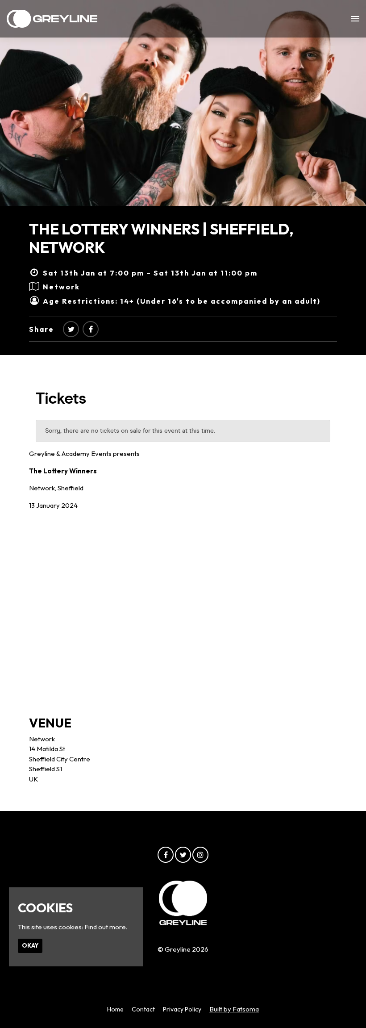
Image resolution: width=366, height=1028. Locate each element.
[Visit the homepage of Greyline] (52, 19)
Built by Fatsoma (234, 1009)
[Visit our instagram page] (200, 855)
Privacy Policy (182, 1009)
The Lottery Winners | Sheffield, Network (161, 238)
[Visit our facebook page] (91, 329)
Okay (30, 945)
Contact (143, 1009)
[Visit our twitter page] (71, 329)
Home (115, 1009)
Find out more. (105, 927)
